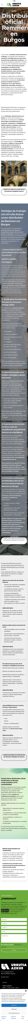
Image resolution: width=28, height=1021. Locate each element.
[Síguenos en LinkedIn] (14, 1)
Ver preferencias (14, 1013)
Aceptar (14, 1005)
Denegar (14, 1009)
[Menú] (2, 4)
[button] (26, 990)
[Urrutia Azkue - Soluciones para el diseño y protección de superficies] (14, 4)
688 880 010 (5, 911)
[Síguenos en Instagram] (13, 1)
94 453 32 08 (5, 977)
